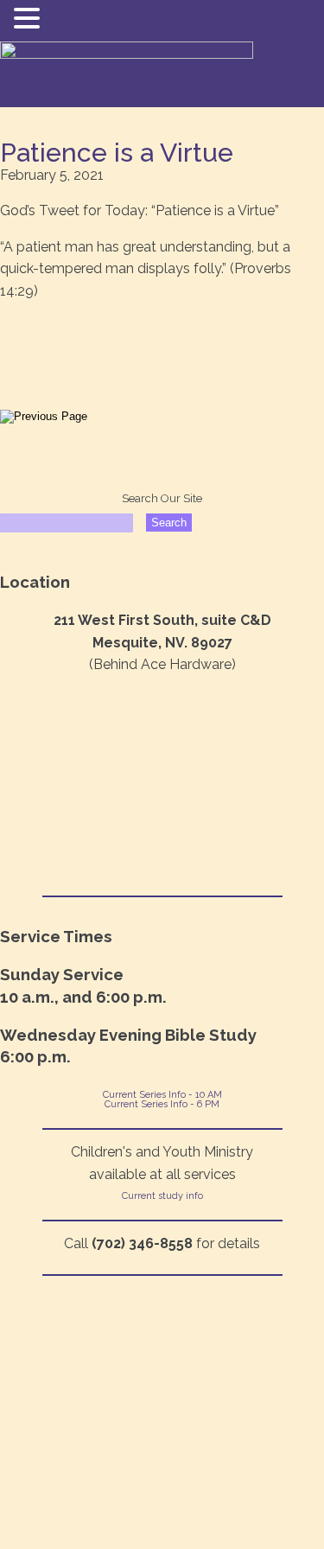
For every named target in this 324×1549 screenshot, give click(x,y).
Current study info (162, 1196)
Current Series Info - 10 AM (162, 1094)
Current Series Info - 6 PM (162, 1104)
